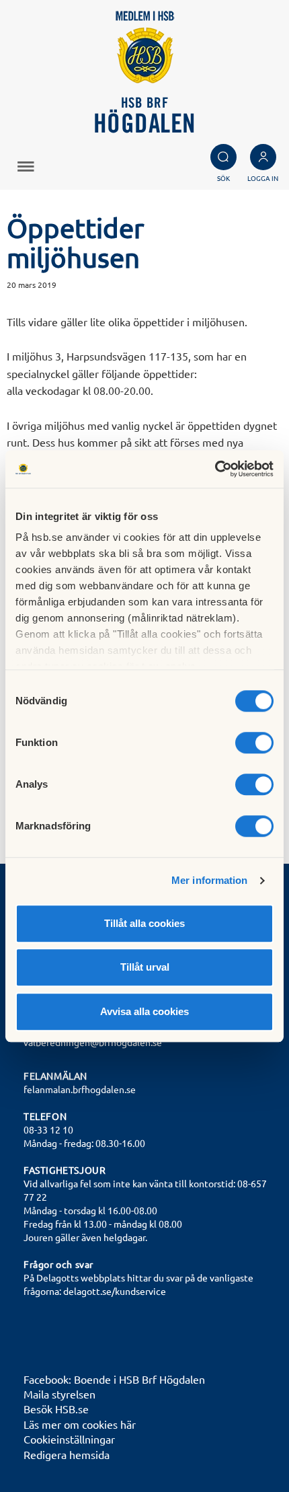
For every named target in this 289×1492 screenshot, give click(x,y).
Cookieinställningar (69, 1439)
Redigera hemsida (67, 1454)
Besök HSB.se (56, 1408)
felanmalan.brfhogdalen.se (80, 1089)
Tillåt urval (144, 967)
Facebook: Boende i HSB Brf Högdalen (114, 1379)
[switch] (254, 742)
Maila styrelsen (59, 1394)
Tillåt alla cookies (144, 923)
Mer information (209, 880)
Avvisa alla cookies (144, 1011)
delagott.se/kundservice (114, 1291)
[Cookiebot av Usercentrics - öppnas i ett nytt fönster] (215, 469)
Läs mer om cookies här (80, 1424)
